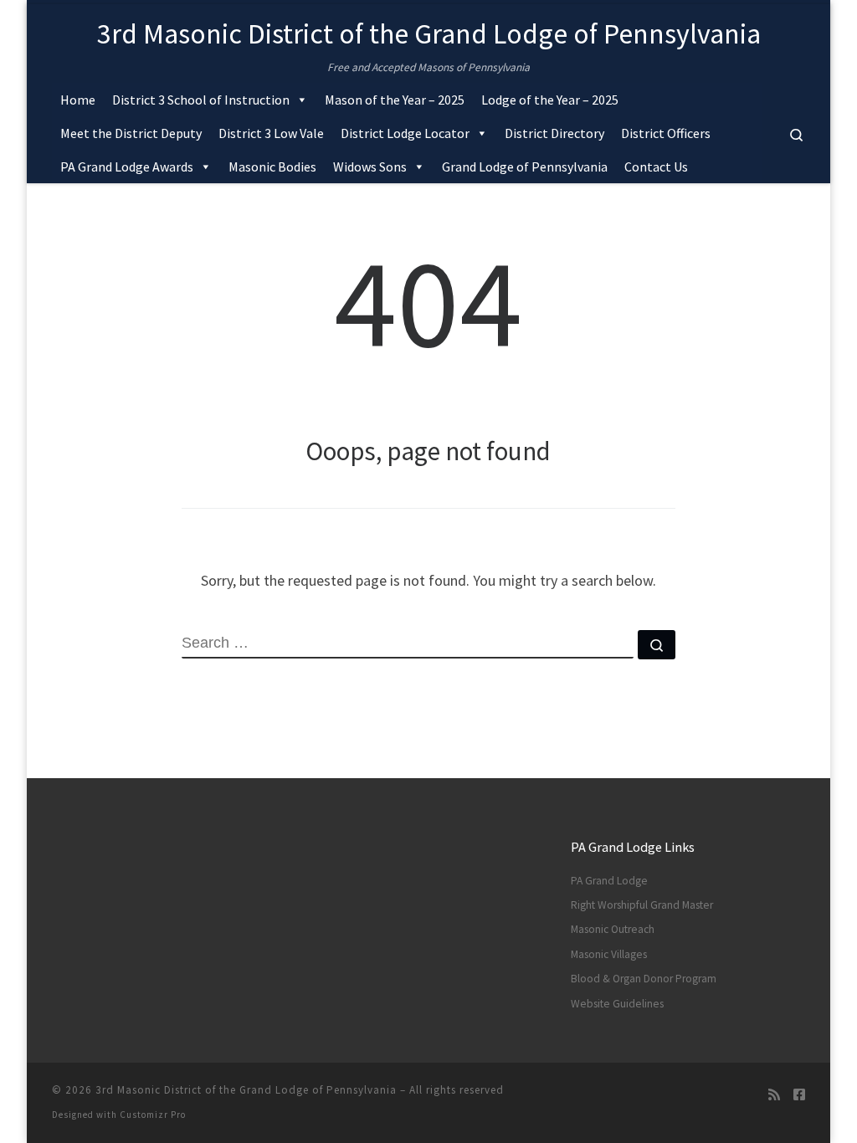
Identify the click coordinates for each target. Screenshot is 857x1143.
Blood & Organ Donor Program (643, 978)
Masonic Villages (609, 954)
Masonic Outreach (612, 929)
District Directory (554, 133)
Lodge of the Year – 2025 (549, 99)
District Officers (666, 133)
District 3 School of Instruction (201, 99)
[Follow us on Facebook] (799, 1094)
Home (77, 99)
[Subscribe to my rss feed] (774, 1094)
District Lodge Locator (405, 133)
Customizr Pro (153, 1114)
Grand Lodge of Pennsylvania (525, 166)
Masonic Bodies (272, 166)
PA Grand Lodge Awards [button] (126, 166)
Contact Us (656, 166)
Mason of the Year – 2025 (394, 99)
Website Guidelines (617, 1004)
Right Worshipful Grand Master (642, 905)
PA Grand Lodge (609, 881)
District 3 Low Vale (271, 133)
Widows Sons (370, 166)
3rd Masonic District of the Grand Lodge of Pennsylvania (246, 1090)
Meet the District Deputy (131, 133)
